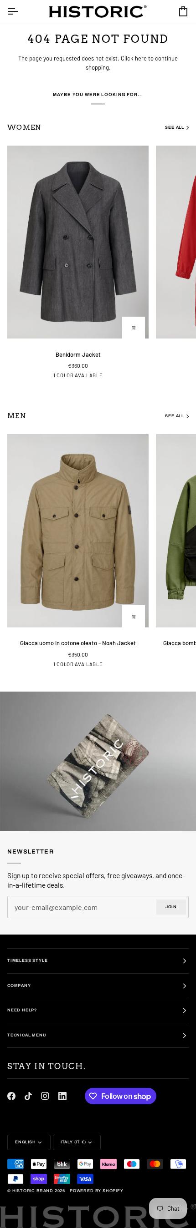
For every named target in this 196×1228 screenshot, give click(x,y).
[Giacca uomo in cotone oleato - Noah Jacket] (78, 531)
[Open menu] (21, 11)
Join (171, 907)
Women (24, 127)
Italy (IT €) (73, 1142)
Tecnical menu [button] (26, 1035)
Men (16, 416)
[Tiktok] (28, 1096)
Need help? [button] (22, 1010)
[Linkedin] (62, 1096)
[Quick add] (133, 328)
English (25, 1142)
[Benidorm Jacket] (78, 242)
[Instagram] (45, 1096)
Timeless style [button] (27, 960)
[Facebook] (11, 1096)
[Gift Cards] (98, 762)
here (141, 58)
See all (174, 127)
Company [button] (19, 985)
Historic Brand (32, 1190)
